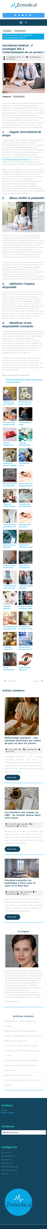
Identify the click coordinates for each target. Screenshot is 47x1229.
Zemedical (7, 31)
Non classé (5, 1160)
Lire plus (13, 778)
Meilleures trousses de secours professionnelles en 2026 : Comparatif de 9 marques (23, 1080)
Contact (4, 1110)
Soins (3, 1174)
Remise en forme (7, 1170)
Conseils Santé (19, 31)
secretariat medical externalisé (15, 159)
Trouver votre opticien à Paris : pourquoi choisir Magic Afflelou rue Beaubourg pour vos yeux (22, 1050)
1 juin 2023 (12, 824)
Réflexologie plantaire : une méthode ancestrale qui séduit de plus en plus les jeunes (23, 740)
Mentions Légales (7, 1113)
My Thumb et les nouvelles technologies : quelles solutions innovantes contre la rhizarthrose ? (22, 1065)
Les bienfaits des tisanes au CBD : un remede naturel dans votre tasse (23, 815)
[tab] (20, 22)
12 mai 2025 (12, 749)
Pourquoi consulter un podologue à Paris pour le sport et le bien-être (20, 883)
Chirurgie (4, 1153)
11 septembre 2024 (13, 57)
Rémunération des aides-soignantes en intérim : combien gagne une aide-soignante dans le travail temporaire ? (23, 1036)
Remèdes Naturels (8, 1167)
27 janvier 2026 (14, 892)
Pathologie (5, 1163)
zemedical (24, 824)
